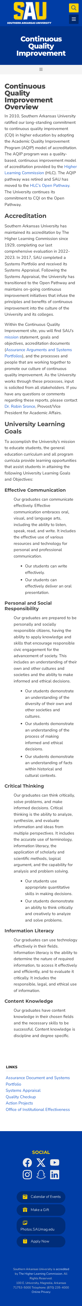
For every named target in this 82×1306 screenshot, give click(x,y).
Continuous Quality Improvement (41, 46)
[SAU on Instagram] (27, 1174)
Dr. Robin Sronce (20, 406)
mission (11, 337)
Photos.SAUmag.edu (37, 1229)
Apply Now (40, 1241)
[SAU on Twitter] (41, 1162)
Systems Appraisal (23, 1090)
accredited (62, 1269)
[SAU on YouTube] (54, 1162)
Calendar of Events (46, 1196)
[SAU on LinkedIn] (54, 1174)
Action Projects (19, 1103)
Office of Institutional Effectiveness (38, 1109)
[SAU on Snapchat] (41, 1174)
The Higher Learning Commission (40, 1274)
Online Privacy (41, 1292)
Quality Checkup (21, 1097)
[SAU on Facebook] (27, 1162)
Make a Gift (40, 1209)
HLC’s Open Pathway (49, 185)
